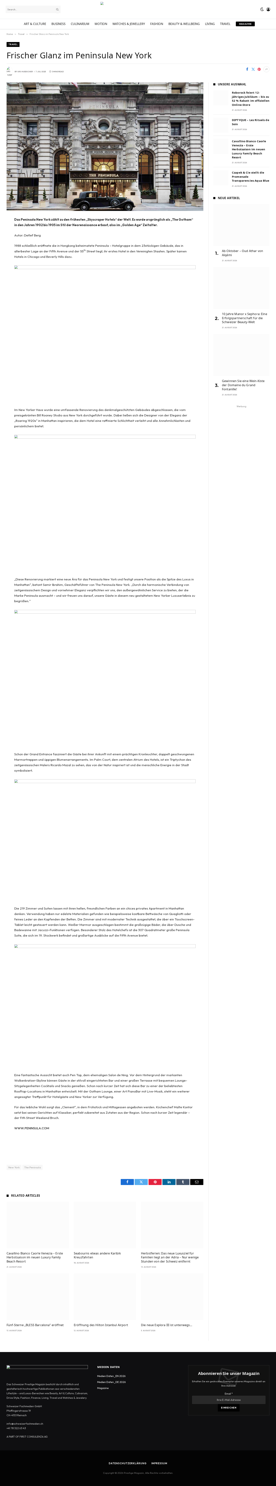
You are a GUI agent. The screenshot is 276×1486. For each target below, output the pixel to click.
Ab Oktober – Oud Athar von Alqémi (242, 253)
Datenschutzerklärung (127, 1463)
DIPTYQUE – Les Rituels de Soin (250, 122)
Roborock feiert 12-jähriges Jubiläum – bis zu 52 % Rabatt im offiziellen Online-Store (250, 98)
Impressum (159, 1463)
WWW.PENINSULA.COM (31, 1128)
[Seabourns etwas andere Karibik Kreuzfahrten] (105, 1225)
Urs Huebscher (25, 71)
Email (229, 1393)
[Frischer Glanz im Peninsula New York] (105, 146)
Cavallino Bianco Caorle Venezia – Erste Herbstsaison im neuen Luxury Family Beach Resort (35, 1257)
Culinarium (80, 24)
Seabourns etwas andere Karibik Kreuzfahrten (97, 1255)
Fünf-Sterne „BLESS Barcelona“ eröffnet (35, 1325)
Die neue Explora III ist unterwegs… (166, 1325)
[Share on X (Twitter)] (253, 69)
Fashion (156, 24)
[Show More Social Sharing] (266, 69)
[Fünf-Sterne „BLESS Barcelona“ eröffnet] (38, 1296)
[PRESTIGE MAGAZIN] (138, 9)
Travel (225, 24)
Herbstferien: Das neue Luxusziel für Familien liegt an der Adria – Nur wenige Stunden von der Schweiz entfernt (170, 1257)
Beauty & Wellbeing (184, 24)
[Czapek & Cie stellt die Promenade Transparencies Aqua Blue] (220, 177)
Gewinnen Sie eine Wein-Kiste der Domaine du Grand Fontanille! (243, 385)
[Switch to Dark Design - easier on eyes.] (262, 9)
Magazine (245, 24)
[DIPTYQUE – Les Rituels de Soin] (220, 125)
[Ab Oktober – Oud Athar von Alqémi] (241, 225)
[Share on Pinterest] (259, 69)
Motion (101, 24)
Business (58, 24)
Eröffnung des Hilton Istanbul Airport (101, 1325)
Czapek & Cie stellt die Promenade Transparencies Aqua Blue (250, 176)
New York (14, 1167)
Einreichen (228, 1407)
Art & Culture (35, 24)
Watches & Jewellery (128, 24)
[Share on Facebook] (247, 69)
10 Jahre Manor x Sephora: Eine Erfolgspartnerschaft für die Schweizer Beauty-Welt (244, 318)
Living (210, 24)
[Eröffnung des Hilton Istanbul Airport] (105, 1296)
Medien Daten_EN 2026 (111, 1376)
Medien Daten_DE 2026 (111, 1382)
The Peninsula (32, 1167)
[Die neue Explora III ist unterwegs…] (172, 1296)
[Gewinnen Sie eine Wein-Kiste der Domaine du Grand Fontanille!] (241, 355)
